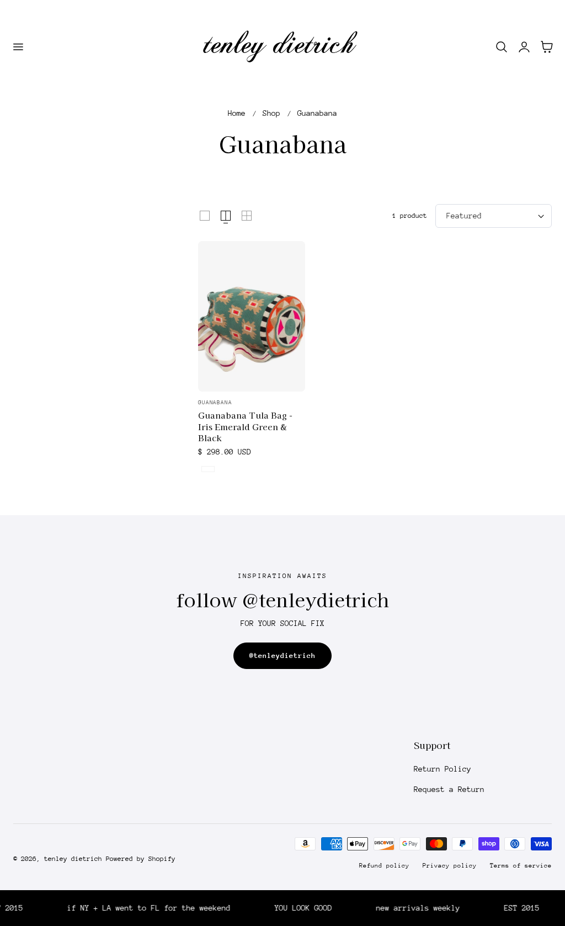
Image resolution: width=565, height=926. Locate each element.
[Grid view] (204, 215)
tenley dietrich (73, 859)
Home (237, 113)
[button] (18, 47)
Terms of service (521, 865)
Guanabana (317, 113)
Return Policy (442, 768)
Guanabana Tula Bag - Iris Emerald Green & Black (245, 426)
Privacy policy (450, 865)
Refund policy (384, 865)
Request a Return (449, 789)
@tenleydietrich (282, 655)
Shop (271, 113)
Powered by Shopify (140, 859)
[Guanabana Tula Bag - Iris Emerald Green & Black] (252, 316)
